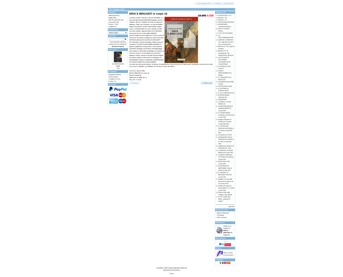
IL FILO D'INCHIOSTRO (226, 93)
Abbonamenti (113, 15)
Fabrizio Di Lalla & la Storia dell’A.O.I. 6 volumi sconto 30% (226, 188)
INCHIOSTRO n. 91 (224, 15)
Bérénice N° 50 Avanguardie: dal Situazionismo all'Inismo (226, 53)
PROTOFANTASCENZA (226, 22)
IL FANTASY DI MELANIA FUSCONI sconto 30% (225, 175)
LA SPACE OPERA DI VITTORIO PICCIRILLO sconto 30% (226, 157)
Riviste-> (111, 24)
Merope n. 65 (222, 18)
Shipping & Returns (115, 74)
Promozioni (112, 22)
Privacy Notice (113, 77)
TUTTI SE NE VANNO (225, 33)
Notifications (220, 223)
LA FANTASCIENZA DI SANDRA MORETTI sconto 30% (225, 108)
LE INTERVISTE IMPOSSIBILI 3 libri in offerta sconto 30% (225, 168)
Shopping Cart (220, 12)
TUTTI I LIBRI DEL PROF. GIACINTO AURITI (224, 199)
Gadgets (111, 26)
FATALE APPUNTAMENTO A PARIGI (224, 73)
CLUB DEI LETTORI (225, 135)
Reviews (218, 248)
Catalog (116, 9)
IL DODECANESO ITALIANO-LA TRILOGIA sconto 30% (226, 115)
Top (110, 9)
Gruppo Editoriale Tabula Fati (177, 268)
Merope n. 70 (222, 20)
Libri (122, 9)
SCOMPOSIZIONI (118, 64)
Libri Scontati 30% (114, 20)
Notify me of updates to (227, 230)
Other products (222, 217)
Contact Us (112, 81)
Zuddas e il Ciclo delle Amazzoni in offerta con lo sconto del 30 (226, 181)
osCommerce (175, 270)
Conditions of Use (114, 79)
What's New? (113, 49)
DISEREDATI (222, 99)
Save (228, 245)
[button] (203, 3)
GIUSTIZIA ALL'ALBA (225, 86)
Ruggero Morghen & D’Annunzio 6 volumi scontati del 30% (224, 122)
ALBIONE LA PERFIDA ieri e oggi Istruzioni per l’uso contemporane (225, 42)
